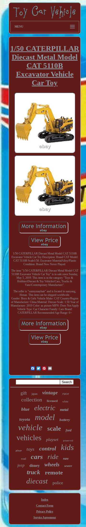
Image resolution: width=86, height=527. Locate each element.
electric (44, 408)
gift (24, 392)
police (58, 482)
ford (68, 430)
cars (37, 456)
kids (67, 447)
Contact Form (44, 505)
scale (54, 428)
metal (64, 410)
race (65, 393)
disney (34, 466)
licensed (52, 401)
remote (54, 472)
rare (66, 458)
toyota (24, 419)
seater (68, 466)
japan (35, 393)
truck (33, 472)
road (23, 458)
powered (68, 440)
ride (53, 456)
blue (25, 409)
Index (44, 499)
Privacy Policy (44, 511)
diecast (37, 481)
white (65, 401)
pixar (19, 450)
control (47, 448)
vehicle (30, 427)
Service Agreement (44, 517)
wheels (51, 465)
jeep (21, 465)
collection (31, 400)
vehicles (28, 437)
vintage (50, 392)
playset (52, 439)
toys (30, 449)
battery (64, 420)
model (45, 417)
